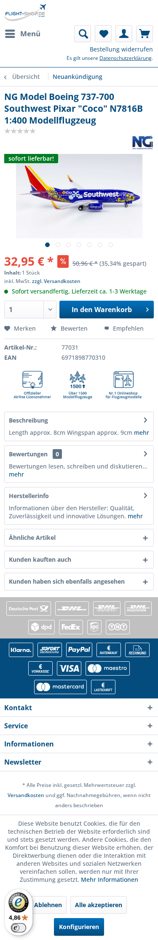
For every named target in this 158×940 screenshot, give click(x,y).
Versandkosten (26, 795)
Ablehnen (48, 905)
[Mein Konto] (123, 33)
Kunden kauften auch (40, 559)
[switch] (18, 927)
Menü (30, 33)
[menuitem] (22, 33)
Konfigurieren (79, 927)
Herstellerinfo (29, 496)
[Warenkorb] (144, 33)
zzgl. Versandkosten (56, 281)
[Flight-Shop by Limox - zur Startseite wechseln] (25, 12)
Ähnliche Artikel (32, 537)
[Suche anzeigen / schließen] (82, 33)
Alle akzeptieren (98, 905)
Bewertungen (28, 454)
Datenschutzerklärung (125, 58)
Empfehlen (127, 328)
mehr (140, 432)
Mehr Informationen (109, 879)
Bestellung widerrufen (121, 49)
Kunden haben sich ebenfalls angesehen (67, 581)
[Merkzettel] (103, 33)
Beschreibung (28, 420)
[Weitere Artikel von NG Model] (143, 142)
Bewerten (74, 328)
